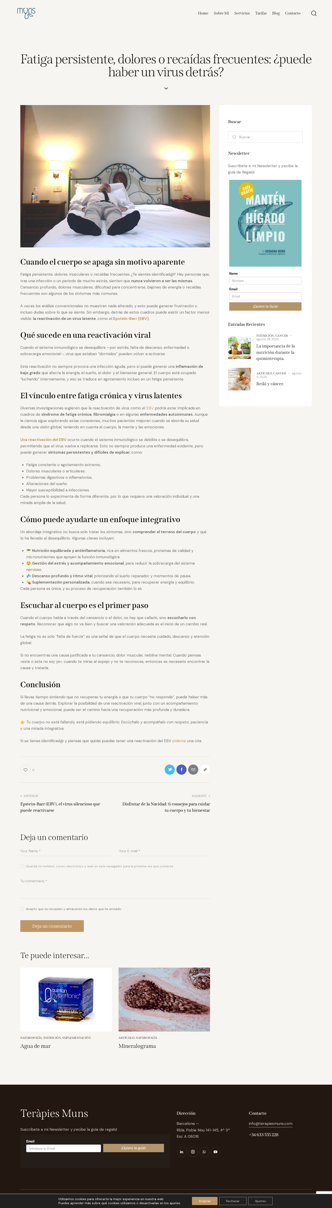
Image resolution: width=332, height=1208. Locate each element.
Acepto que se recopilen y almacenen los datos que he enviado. (74, 909)
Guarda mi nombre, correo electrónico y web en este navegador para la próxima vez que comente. (100, 866)
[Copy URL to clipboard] (205, 770)
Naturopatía (31, 1037)
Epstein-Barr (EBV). (131, 318)
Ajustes (260, 1201)
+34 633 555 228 (263, 1134)
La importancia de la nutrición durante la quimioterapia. (275, 352)
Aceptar (205, 1201)
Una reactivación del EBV (43, 439)
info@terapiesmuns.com (270, 1123)
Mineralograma (137, 1046)
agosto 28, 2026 (267, 339)
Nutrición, (265, 335)
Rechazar (233, 1201)
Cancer (281, 335)
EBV (150, 408)
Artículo (126, 1037)
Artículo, (264, 373)
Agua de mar (35, 1046)
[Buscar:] (265, 136)
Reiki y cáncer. (270, 383)
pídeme (179, 740)
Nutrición (52, 1037)
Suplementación (76, 1037)
